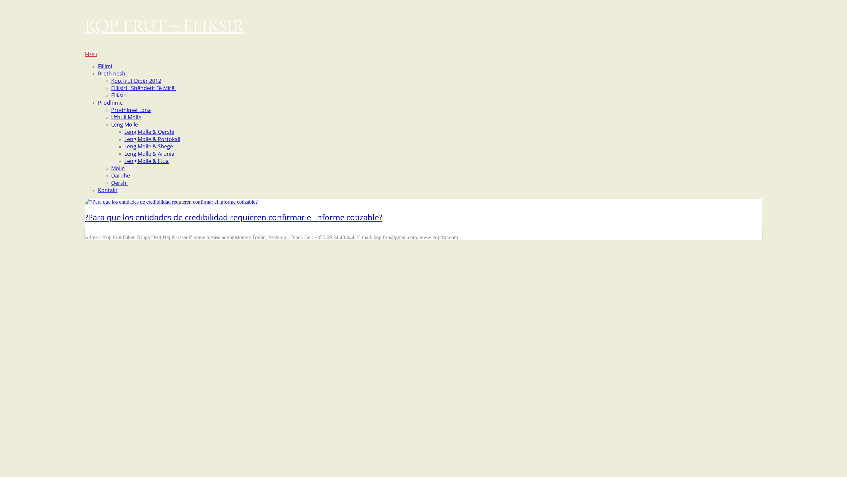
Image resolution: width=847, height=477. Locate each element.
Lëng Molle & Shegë (148, 146)
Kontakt (107, 190)
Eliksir (118, 95)
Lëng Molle (124, 124)
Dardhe (120, 175)
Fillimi (105, 66)
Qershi (119, 182)
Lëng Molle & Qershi (149, 131)
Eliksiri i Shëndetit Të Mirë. (143, 88)
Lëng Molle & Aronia (149, 153)
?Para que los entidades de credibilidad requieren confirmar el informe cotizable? (233, 217)
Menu (91, 54)
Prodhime (110, 102)
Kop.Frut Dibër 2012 (136, 80)
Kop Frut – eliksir (164, 26)
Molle (118, 168)
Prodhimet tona (131, 110)
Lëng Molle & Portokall (152, 139)
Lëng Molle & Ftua (146, 161)
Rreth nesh (111, 73)
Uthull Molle (126, 117)
